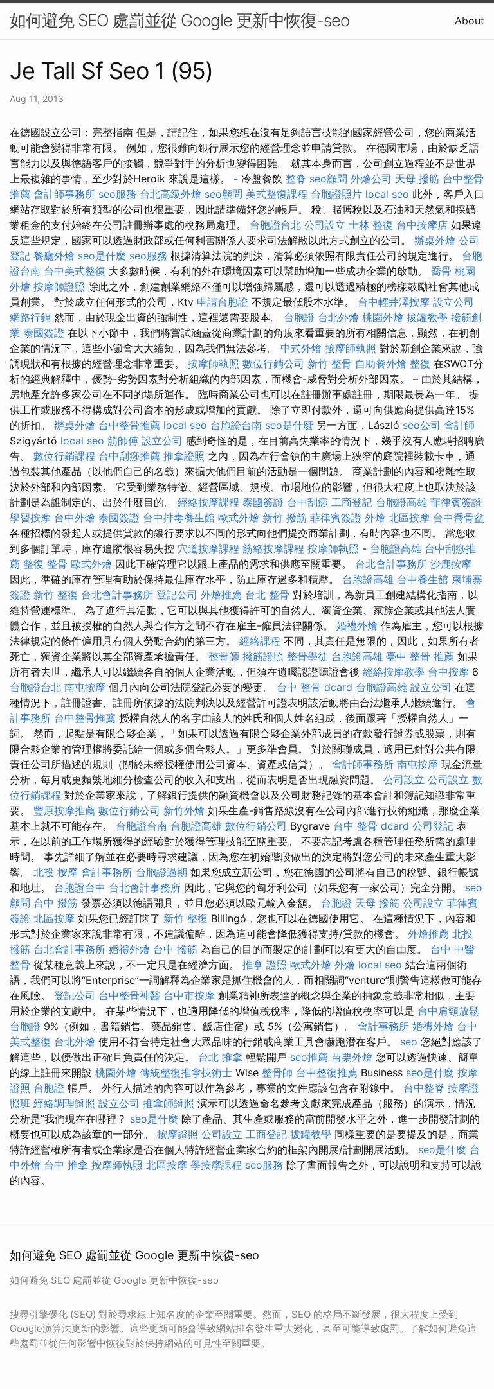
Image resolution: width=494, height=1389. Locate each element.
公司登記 (432, 825)
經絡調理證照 (64, 1103)
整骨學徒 (307, 656)
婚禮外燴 (357, 625)
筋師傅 (122, 440)
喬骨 (441, 271)
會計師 (459, 425)
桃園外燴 (382, 317)
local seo (387, 194)
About (469, 20)
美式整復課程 (276, 194)
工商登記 (351, 502)
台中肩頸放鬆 (448, 1010)
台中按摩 (448, 671)
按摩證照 (177, 1134)
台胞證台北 (275, 224)
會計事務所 (107, 872)
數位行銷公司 (273, 363)
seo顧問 (328, 178)
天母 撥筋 (417, 178)
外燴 (375, 517)
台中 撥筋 (55, 902)
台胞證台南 (236, 425)
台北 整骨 (267, 594)
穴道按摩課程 (208, 548)
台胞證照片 (336, 194)
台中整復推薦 (327, 1072)
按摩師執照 (350, 348)
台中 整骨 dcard (314, 687)
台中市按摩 (189, 995)
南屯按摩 (84, 687)
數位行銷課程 (64, 456)
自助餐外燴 (381, 363)
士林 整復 (371, 224)
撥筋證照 (263, 656)
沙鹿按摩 (450, 563)
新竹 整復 (55, 594)
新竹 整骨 (329, 363)
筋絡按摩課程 (273, 548)
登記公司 (176, 594)
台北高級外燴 (170, 194)
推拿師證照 (168, 1103)
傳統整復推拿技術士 (186, 1072)
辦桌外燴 (434, 240)
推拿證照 (184, 456)
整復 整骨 (45, 563)
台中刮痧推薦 (129, 456)
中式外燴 (301, 348)
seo (408, 1041)
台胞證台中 (79, 887)
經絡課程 (259, 640)
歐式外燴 (238, 517)
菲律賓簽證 (456, 502)
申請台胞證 (222, 301)
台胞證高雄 (401, 502)
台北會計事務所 (391, 563)
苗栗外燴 (351, 1057)
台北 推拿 (220, 1057)
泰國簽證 (43, 332)
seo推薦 (309, 1057)
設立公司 (453, 301)
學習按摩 (30, 517)
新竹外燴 (184, 810)
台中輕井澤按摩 (394, 301)
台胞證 (299, 317)
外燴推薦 (221, 594)
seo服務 (117, 194)
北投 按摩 (55, 872)
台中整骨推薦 (129, 425)
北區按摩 (409, 517)
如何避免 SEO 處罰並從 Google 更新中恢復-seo (179, 20)
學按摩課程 (216, 1164)
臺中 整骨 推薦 (420, 656)
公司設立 (324, 224)
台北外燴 (338, 317)
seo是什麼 (102, 255)
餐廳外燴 (54, 255)
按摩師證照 (59, 286)
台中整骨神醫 (129, 995)
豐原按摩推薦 (64, 810)
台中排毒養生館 (179, 517)
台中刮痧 (307, 502)
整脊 (296, 178)
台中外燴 (74, 517)
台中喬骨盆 (458, 517)
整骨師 (223, 656)
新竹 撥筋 (284, 517)
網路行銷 (30, 317)
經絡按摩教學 (394, 671)
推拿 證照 (264, 964)
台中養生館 (422, 579)
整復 (420, 363)
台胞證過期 (161, 872)
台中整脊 (423, 1087)
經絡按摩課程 (208, 502)
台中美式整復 (74, 271)
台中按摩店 (422, 224)
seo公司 (422, 425)
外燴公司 (371, 178)
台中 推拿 (66, 1164)
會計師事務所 (64, 194)
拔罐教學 (427, 317)
